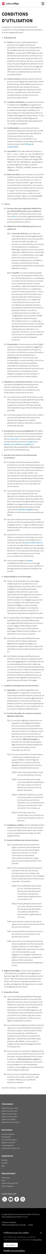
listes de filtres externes (34, 542)
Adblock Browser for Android (10, 1122)
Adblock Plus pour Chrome (10, 1108)
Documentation (6, 1137)
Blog (3, 1166)
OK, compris (10, 1245)
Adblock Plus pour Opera (9, 1117)
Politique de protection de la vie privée (14, 1225)
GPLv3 (15, 216)
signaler (30, 560)
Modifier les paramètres (14, 1250)
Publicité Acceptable (8, 1134)
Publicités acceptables (25, 509)
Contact (30, 1225)
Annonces (5, 1163)
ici (20, 74)
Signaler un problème (8, 1143)
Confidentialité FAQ (8, 1145)
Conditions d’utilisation (9, 1222)
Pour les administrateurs (9, 1140)
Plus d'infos (37, 1239)
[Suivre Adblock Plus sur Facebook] (16, 1201)
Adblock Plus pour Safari (9, 1114)
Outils (3, 1180)
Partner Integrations (8, 1186)
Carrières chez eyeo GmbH (10, 1183)
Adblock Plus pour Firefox (10, 1111)
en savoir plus (13, 439)
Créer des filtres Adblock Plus (11, 1148)
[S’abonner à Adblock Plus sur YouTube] (10, 1201)
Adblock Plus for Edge (8, 1119)
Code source (5, 1178)
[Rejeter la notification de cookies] (40, 1233)
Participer (4, 1160)
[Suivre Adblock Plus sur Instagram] (22, 1201)
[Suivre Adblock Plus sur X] (4, 1201)
